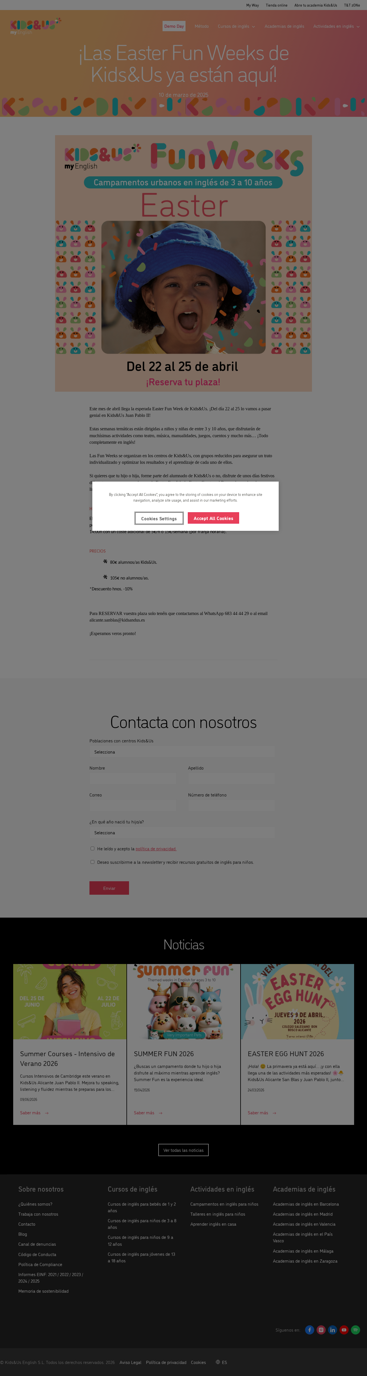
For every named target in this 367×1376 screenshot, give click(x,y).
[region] (185, 506)
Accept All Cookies (213, 518)
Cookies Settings (159, 518)
